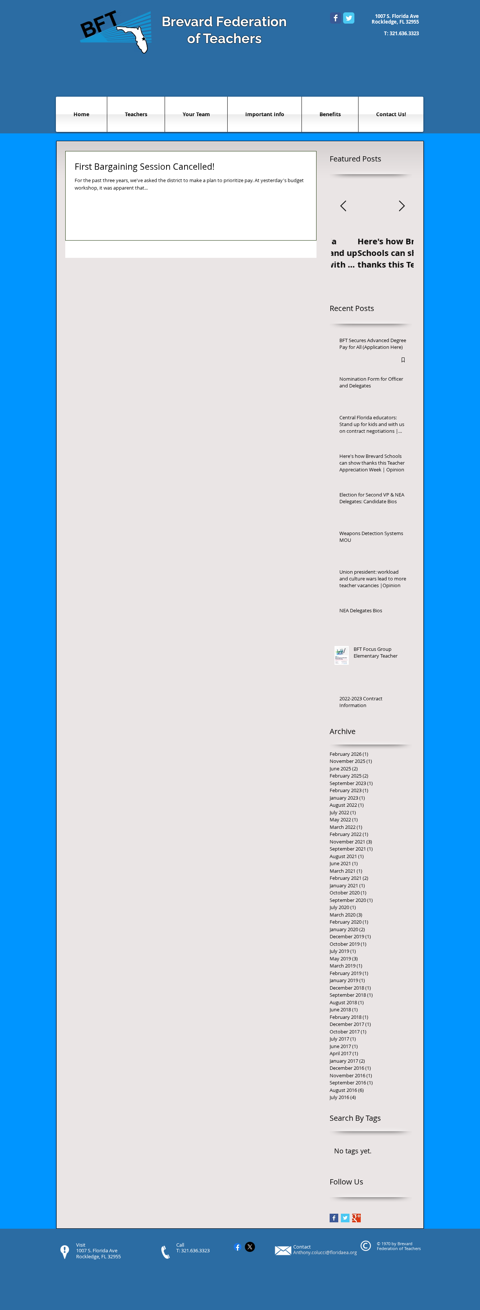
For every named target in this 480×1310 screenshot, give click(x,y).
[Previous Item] (343, 206)
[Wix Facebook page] (335, 18)
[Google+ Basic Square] (356, 1218)
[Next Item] (401, 206)
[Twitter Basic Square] (345, 1218)
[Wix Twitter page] (348, 18)
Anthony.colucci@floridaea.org (325, 1252)
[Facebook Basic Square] (334, 1218)
